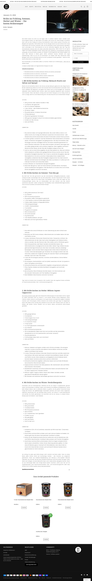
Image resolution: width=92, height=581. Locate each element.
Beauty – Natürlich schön (79, 145)
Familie (74, 128)
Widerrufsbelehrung (30, 562)
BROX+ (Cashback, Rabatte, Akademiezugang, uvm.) (53, 550)
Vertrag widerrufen (31, 564)
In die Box (24, 507)
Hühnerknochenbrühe (34, 196)
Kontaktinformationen (57, 577)
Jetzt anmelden (81, 61)
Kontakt (5, 552)
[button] (81, 6)
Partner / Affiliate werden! (52, 554)
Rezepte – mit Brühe (78, 162)
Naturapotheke (76, 152)
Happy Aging (76, 142)
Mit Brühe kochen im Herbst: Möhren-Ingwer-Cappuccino (39, 75)
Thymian (31, 415)
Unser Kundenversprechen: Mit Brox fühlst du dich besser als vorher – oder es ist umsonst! (13, 559)
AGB (26, 550)
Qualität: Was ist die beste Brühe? (41, 466)
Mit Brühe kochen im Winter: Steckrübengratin (36, 77)
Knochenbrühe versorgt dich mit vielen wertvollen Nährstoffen (38, 49)
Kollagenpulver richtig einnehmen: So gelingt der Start (79, 90)
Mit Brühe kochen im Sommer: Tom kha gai (36, 73)
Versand (43, 577)
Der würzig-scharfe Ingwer (29, 295)
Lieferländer (6, 555)
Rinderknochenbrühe (34, 409)
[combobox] (87, 579)
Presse (26, 559)
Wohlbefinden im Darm (78, 135)
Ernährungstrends (77, 155)
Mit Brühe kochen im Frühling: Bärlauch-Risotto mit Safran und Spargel (43, 71)
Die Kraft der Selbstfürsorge (80, 138)
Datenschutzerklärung (30, 555)
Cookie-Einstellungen (30, 557)
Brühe (5, 27)
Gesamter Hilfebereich (9, 550)
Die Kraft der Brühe (77, 158)
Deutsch (86, 579)
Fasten (74, 132)
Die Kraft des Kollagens (78, 148)
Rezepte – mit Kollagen (78, 165)
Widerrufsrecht (23, 577)
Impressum (28, 552)
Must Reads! (76, 125)
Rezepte (10, 27)
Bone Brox (9, 577)
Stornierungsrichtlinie (67, 577)
